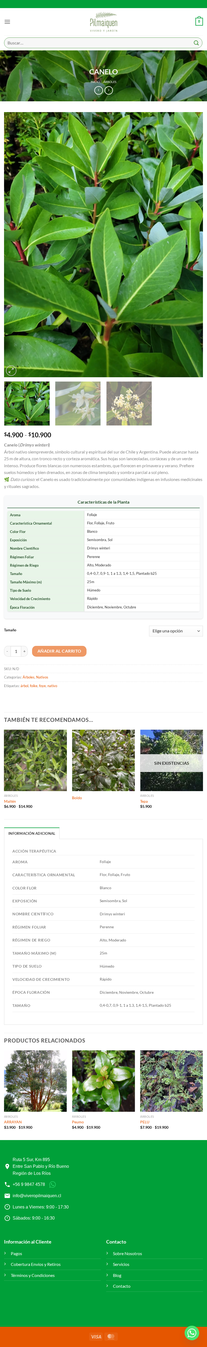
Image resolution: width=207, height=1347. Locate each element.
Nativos (42, 677)
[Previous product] (109, 90)
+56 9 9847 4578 (29, 1184)
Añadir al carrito (59, 651)
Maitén (10, 801)
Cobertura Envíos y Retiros (36, 1264)
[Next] (192, 244)
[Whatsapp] (192, 1333)
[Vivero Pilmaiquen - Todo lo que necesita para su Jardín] (103, 21)
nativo (52, 686)
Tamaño (10, 630)
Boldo (77, 797)
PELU (144, 1122)
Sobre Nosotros (127, 1253)
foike (33, 686)
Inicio (95, 82)
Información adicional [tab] (31, 833)
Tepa (144, 801)
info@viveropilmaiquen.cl (37, 1195)
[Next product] (98, 90)
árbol (24, 686)
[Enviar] (196, 42)
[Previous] (15, 244)
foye (42, 686)
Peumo (78, 1122)
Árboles (110, 82)
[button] (7, 21)
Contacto (121, 1286)
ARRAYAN (13, 1122)
